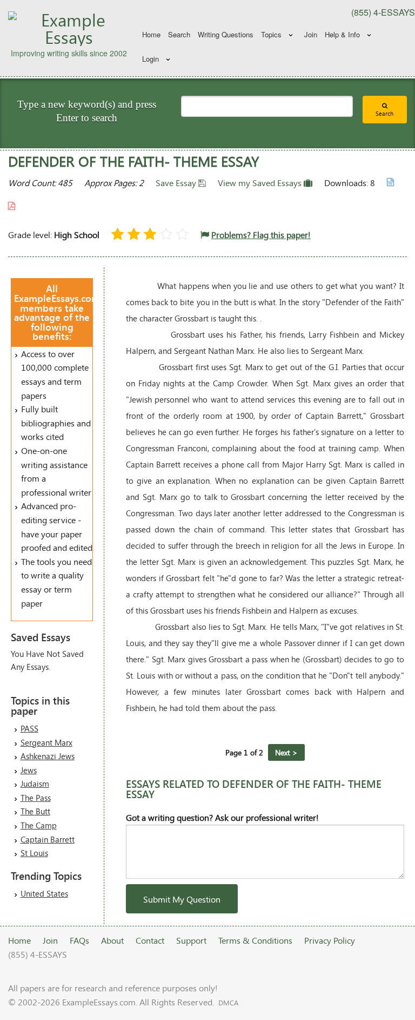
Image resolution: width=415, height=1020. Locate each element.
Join (310, 34)
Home (151, 34)
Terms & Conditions (255, 940)
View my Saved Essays (261, 182)
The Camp (39, 825)
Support (191, 940)
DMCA (228, 1003)
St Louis (34, 852)
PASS (29, 728)
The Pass (36, 797)
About (112, 940)
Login (150, 59)
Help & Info (342, 34)
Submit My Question (181, 899)
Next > (286, 752)
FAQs (79, 940)
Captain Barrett (48, 839)
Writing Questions (225, 34)
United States (44, 893)
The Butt (35, 811)
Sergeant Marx (46, 742)
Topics (271, 34)
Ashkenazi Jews (48, 756)
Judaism (35, 783)
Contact (150, 940)
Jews (29, 770)
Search (179, 34)
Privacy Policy (329, 940)
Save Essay (177, 182)
